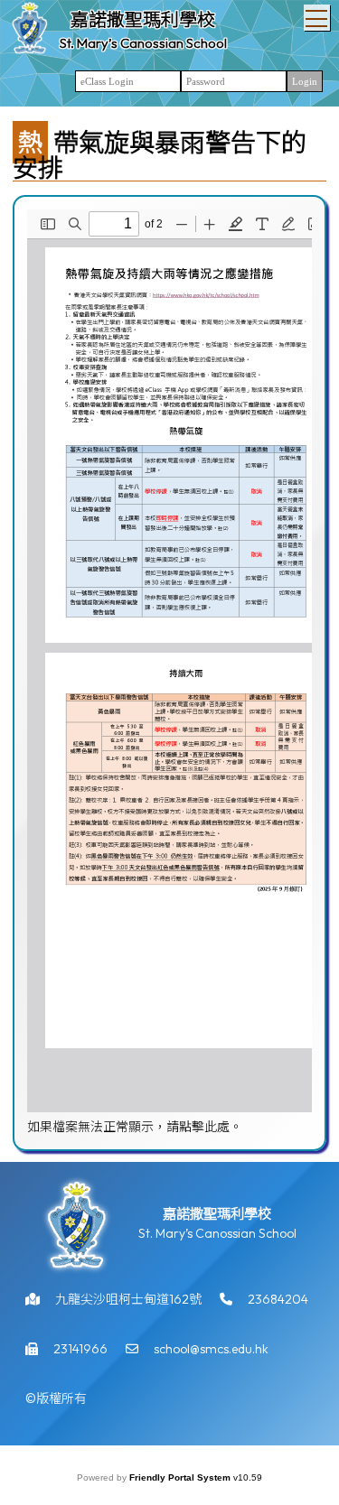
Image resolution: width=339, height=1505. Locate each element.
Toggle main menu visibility (317, 18)
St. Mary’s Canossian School (143, 42)
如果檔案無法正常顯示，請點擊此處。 (134, 1127)
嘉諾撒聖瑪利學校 (143, 19)
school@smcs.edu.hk (211, 1349)
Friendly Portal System (181, 1477)
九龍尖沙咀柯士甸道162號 (128, 1299)
